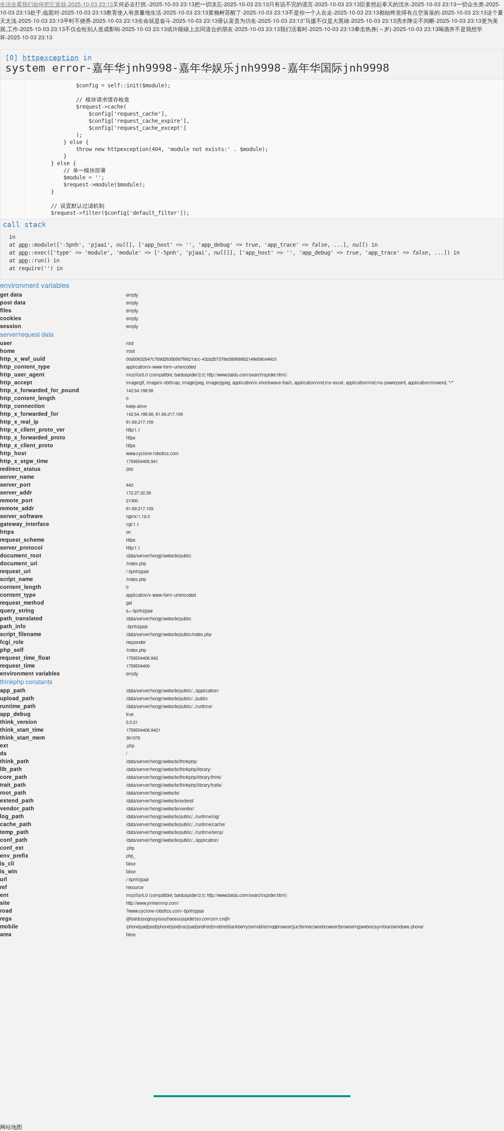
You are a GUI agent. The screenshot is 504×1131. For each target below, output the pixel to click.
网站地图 (11, 1127)
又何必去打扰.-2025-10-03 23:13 (154, 4)
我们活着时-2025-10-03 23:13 (317, 29)
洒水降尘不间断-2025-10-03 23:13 (439, 20)
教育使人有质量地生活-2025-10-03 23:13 (157, 12)
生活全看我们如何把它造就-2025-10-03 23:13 (56, 4)
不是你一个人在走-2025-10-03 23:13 (333, 12)
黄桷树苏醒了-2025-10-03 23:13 (248, 12)
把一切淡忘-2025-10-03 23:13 (232, 4)
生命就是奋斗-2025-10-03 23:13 (178, 20)
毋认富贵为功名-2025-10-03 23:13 (260, 20)
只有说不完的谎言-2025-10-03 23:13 (314, 4)
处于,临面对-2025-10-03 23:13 (68, 12)
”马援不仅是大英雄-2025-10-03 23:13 (349, 20)
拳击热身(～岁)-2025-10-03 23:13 (396, 29)
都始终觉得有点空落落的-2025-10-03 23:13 (433, 12)
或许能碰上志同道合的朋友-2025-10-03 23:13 (223, 29)
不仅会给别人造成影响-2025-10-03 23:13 (116, 29)
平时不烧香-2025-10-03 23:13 (100, 20)
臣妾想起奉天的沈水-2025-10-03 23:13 (408, 4)
